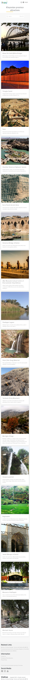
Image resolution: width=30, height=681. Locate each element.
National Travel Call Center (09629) (8, 651)
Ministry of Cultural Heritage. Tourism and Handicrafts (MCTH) (14, 647)
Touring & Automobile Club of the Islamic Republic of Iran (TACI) (15, 649)
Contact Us (3, 656)
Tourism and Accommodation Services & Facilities (12, 665)
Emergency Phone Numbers (7, 658)
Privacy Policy (4, 660)
